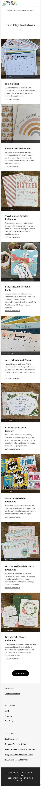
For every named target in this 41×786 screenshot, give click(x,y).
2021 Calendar (12, 83)
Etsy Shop (9, 721)
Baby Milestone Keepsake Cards (19, 754)
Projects (8, 716)
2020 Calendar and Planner (18, 360)
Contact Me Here (12, 693)
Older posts (20, 673)
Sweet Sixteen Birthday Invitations (20, 749)
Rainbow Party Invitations (18, 148)
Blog (7, 710)
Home (9, 10)
